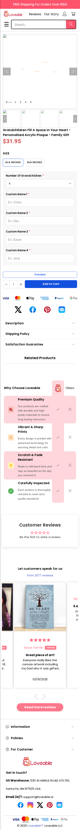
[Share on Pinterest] (47, 311)
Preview (40, 274)
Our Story (51, 14)
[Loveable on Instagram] (30, 806)
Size (6, 153)
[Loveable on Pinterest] (50, 806)
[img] (40, 640)
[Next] (73, 71)
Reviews (35, 14)
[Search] (71, 24)
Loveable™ (35, 826)
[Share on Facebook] (32, 311)
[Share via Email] (61, 311)
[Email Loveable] (59, 806)
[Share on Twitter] (18, 311)
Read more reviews (40, 707)
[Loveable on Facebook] (20, 806)
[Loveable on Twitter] (40, 806)
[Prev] (7, 71)
